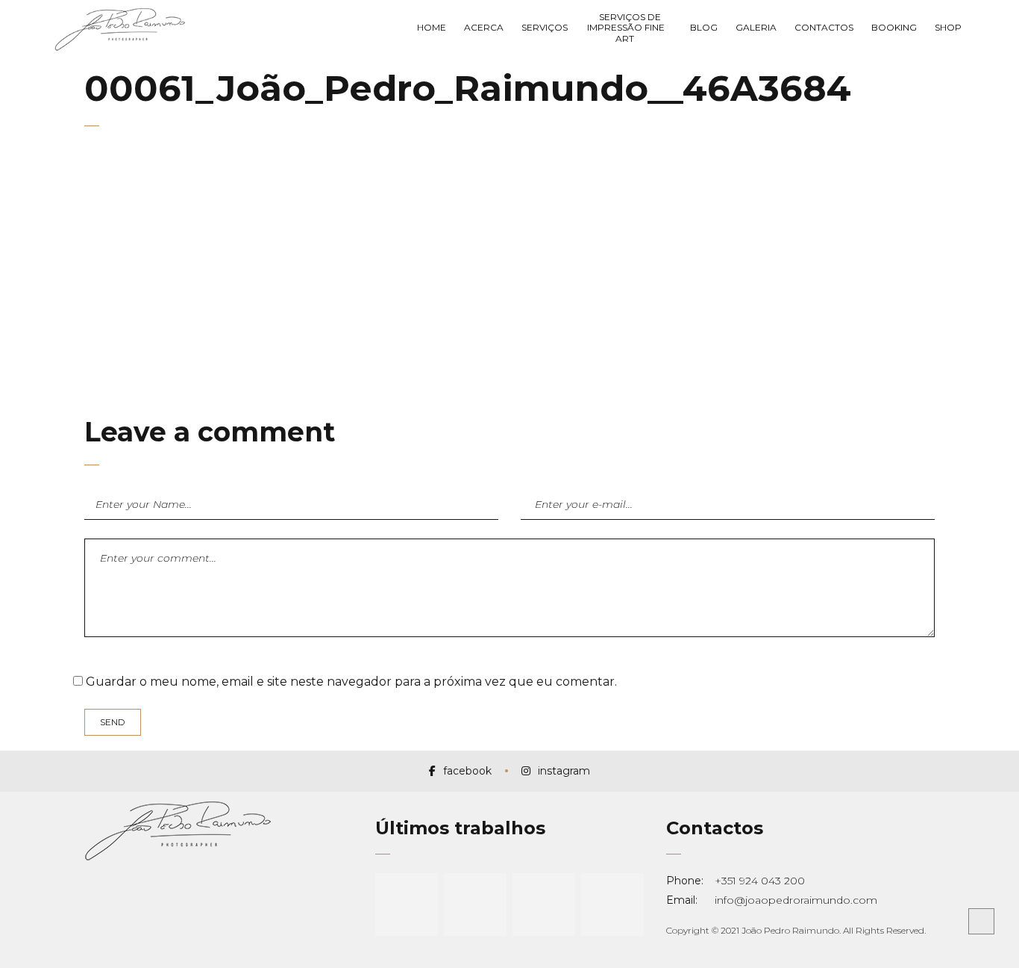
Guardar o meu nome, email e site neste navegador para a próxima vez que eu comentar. (351, 681)
